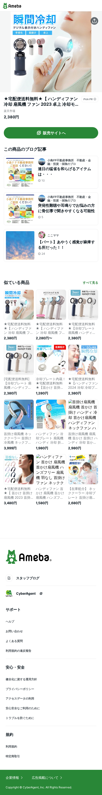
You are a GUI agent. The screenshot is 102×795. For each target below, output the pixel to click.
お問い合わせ (14, 631)
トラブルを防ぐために (20, 718)
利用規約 (11, 746)
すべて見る (90, 282)
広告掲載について (45, 778)
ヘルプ (10, 621)
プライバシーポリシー (20, 689)
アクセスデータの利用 (20, 698)
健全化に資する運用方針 (21, 679)
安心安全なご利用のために (23, 708)
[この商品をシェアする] (94, 21)
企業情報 (12, 778)
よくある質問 (14, 641)
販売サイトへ (54, 132)
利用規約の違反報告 (18, 650)
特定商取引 (13, 756)
